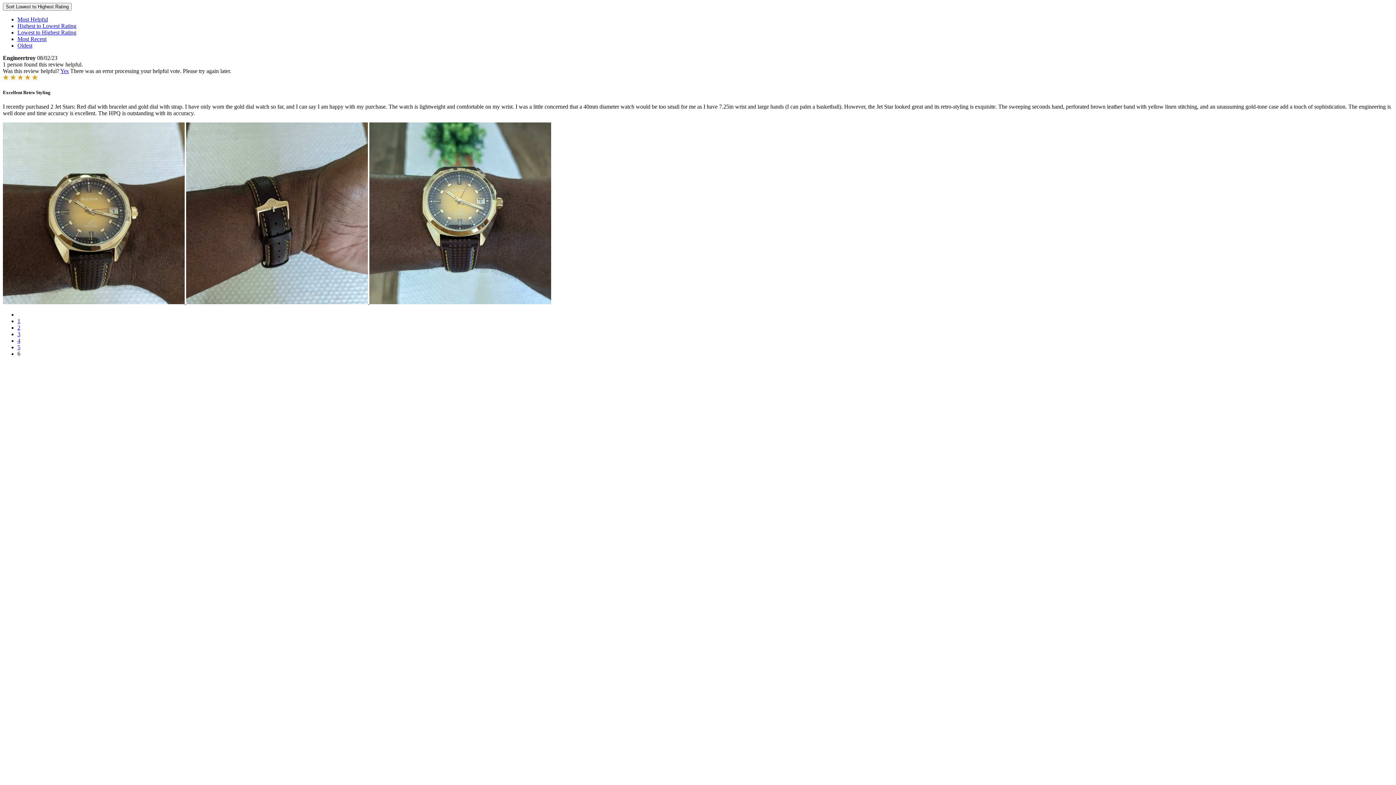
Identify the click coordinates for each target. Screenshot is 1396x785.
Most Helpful (32, 19)
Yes (64, 71)
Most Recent (32, 39)
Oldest (24, 46)
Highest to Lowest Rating (46, 26)
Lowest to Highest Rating (46, 32)
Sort (37, 6)
